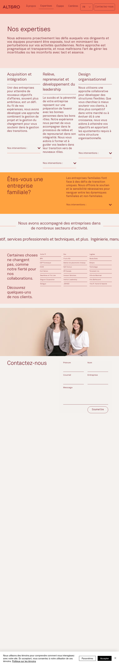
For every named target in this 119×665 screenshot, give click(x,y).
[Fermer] (115, 658)
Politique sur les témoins (24, 661)
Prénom (67, 363)
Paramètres (87, 658)
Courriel (67, 375)
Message (68, 388)
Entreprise (93, 375)
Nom (90, 363)
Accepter (104, 658)
